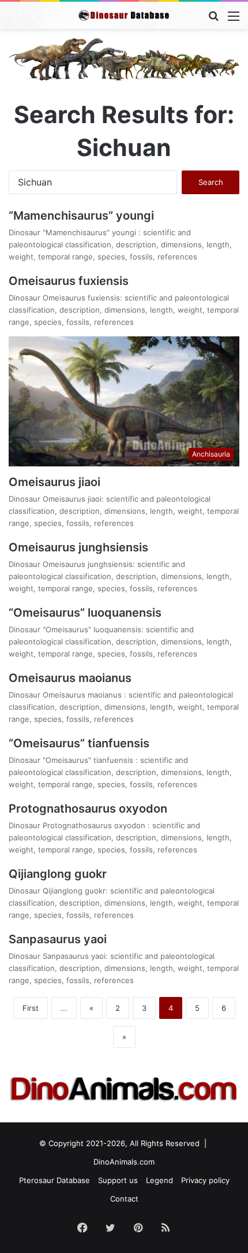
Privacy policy (205, 1180)
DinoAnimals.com (124, 1161)
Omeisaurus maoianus (71, 678)
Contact (124, 1198)
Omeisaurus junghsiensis (78, 547)
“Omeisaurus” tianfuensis (79, 743)
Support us (118, 1180)
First (30, 1008)
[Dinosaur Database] (124, 15)
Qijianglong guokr (58, 874)
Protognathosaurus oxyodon (89, 808)
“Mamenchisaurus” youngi (83, 216)
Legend (159, 1180)
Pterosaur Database (54, 1180)
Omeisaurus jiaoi (54, 482)
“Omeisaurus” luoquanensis (85, 613)
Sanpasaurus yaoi (58, 939)
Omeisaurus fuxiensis (69, 281)
